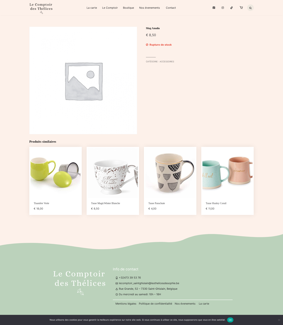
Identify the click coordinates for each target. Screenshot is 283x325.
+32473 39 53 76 (129, 277)
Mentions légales (125, 303)
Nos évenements (150, 7)
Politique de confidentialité (155, 303)
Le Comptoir (110, 7)
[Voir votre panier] (241, 7)
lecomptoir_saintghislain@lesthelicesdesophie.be (148, 283)
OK (230, 320)
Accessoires (167, 61)
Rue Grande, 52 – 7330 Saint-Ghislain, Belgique (147, 288)
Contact (171, 7)
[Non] (279, 320)
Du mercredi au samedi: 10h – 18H (139, 294)
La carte (92, 7)
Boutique (128, 7)
